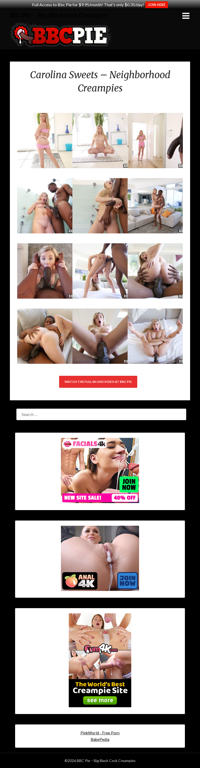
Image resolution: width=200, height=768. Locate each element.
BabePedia (100, 739)
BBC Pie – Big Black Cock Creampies (58, 15)
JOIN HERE (156, 5)
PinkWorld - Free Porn (100, 732)
